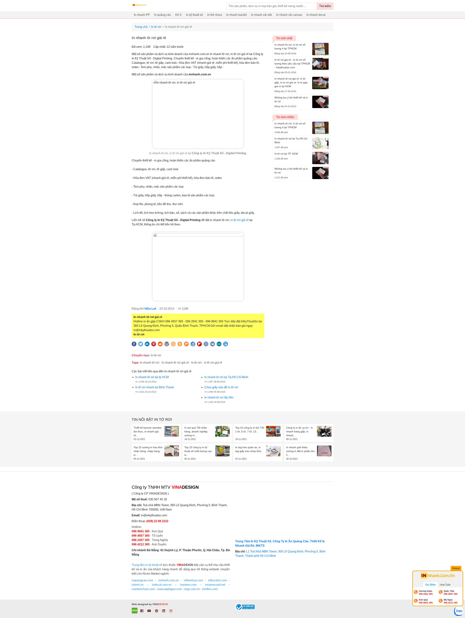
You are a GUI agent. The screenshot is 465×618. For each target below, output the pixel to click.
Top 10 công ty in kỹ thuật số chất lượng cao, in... (198, 451)
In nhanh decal (316, 14)
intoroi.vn (137, 584)
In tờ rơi (156, 26)
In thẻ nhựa (214, 14)
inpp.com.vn (192, 589)
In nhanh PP (142, 14)
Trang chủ (141, 26)
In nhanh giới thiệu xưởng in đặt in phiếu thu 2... (300, 451)
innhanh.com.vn (168, 580)
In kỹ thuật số (194, 14)
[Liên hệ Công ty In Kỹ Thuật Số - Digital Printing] (198, 266)
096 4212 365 (140, 544)
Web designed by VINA (150, 604)
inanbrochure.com (143, 589)
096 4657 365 (141, 535)
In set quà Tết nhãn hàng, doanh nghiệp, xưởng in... (196, 431)
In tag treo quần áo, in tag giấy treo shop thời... (249, 449)
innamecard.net (215, 584)
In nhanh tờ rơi (149, 362)
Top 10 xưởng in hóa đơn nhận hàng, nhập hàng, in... (148, 451)
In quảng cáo (162, 14)
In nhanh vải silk (261, 14)
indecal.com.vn (161, 584)
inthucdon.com (217, 580)
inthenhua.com (193, 580)
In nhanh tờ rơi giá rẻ (175, 362)
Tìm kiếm (325, 6)
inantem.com (188, 584)
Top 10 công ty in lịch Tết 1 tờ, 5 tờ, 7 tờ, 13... (249, 429)
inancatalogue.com (169, 589)
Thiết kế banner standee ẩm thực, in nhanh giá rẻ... (148, 431)
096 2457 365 (140, 540)
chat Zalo (445, 584)
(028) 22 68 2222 (157, 521)
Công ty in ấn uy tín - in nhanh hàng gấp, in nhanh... (299, 431)
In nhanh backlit (236, 14)
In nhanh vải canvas (289, 14)
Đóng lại (456, 568)
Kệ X (178, 14)
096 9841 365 (141, 531)
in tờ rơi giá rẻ (240, 220)
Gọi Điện (430, 584)
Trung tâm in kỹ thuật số (147, 564)
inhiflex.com (210, 589)
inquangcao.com (142, 580)
